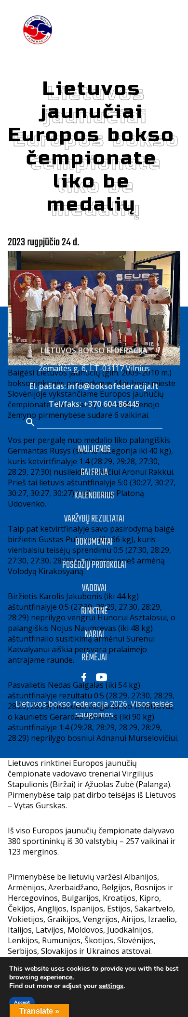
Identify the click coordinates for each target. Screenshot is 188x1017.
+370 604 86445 (111, 404)
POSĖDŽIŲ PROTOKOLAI (94, 565)
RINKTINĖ (94, 611)
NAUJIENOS (94, 449)
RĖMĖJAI (94, 658)
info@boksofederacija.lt (113, 386)
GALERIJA (94, 473)
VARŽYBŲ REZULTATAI (94, 519)
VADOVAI (94, 588)
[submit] (30, 423)
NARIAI (94, 634)
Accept (22, 1002)
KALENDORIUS (94, 496)
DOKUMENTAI (94, 542)
